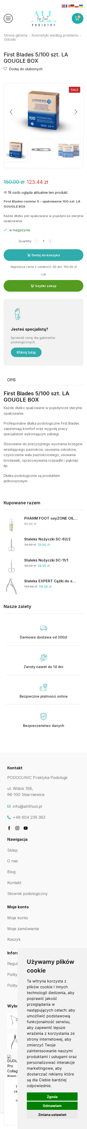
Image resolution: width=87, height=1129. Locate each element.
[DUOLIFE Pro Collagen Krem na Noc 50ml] (15, 1067)
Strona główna (15, 35)
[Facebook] (9, 828)
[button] (11, 112)
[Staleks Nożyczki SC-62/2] (11, 545)
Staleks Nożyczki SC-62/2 (47, 539)
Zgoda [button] (52, 1097)
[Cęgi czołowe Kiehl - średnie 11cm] (15, 1042)
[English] (64, 6)
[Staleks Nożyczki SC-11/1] (11, 566)
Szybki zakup (45, 286)
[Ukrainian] (81, 6)
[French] (68, 6)
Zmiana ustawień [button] (52, 1115)
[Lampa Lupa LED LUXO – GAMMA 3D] (15, 1020)
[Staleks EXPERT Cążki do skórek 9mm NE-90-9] (11, 586)
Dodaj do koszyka (46, 255)
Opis (11, 380)
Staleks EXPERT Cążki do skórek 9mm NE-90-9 (50, 581)
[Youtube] (26, 828)
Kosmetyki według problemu (55, 35)
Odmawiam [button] (52, 1106)
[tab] (11, 380)
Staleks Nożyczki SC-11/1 (46, 560)
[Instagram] (17, 828)
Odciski (10, 39)
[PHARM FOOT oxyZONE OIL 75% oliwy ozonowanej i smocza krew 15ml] (11, 524)
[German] (72, 6)
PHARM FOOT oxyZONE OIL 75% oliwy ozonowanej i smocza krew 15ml (50, 518)
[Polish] (77, 6)
